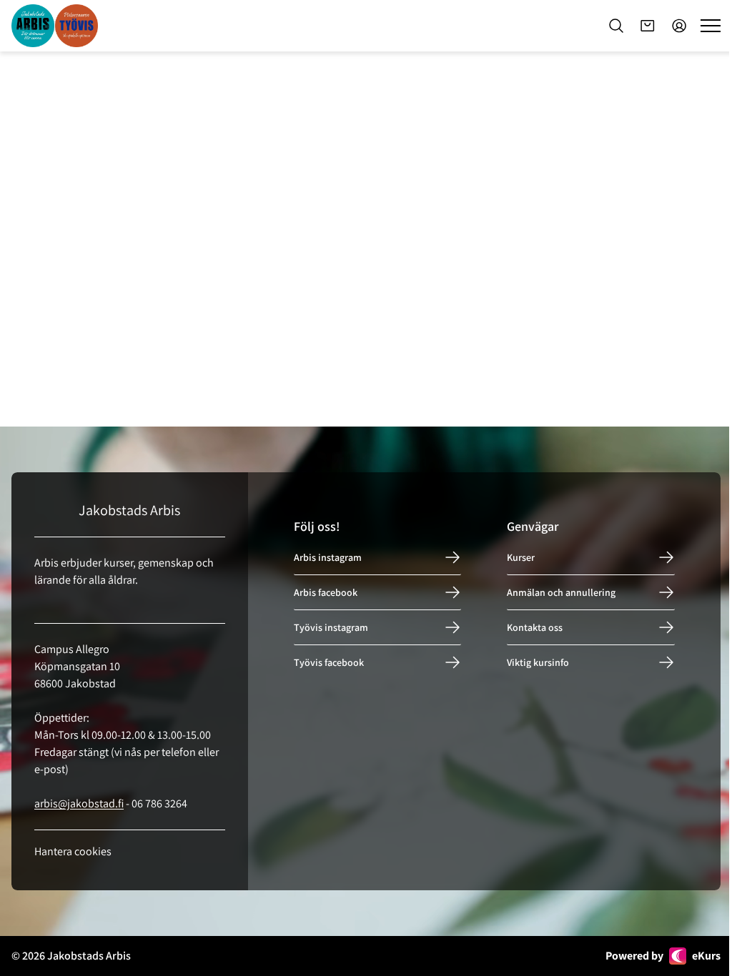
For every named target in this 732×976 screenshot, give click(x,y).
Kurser (521, 557)
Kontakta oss (535, 627)
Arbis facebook (325, 592)
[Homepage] (54, 25)
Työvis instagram (331, 627)
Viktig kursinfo (538, 662)
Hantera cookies (73, 851)
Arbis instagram (328, 557)
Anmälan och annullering (561, 592)
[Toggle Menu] (710, 25)
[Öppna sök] (616, 25)
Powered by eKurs (663, 955)
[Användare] (679, 25)
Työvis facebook (329, 662)
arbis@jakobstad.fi (79, 803)
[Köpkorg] (647, 25)
